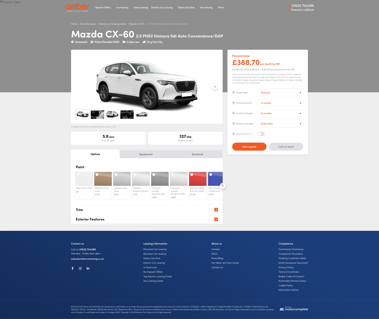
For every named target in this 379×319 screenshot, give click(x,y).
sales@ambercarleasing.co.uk (87, 258)
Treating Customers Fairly (292, 258)
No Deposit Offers (153, 271)
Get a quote (249, 146)
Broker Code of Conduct (291, 276)
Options (95, 154)
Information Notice (288, 289)
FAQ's (214, 253)
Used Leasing (141, 7)
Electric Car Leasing (154, 262)
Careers (215, 249)
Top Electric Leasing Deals (157, 276)
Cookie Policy (286, 285)
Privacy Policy (286, 267)
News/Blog (217, 258)
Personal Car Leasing (155, 249)
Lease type (242, 92)
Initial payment (244, 102)
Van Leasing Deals (153, 280)
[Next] (223, 186)
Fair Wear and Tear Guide (225, 262)
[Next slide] (215, 87)
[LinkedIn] (88, 268)
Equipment (145, 154)
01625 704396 (87, 249)
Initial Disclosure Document (293, 262)
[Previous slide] (79, 87)
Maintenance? (244, 133)
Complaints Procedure (291, 253)
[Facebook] (72, 268)
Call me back (286, 146)
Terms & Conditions (289, 271)
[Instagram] (80, 268)
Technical (197, 154)
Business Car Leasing (154, 253)
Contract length (244, 113)
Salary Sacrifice (151, 258)
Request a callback (302, 9)
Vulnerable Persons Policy (292, 280)
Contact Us (217, 267)
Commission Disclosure (291, 249)
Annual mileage (244, 123)
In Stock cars (150, 267)
